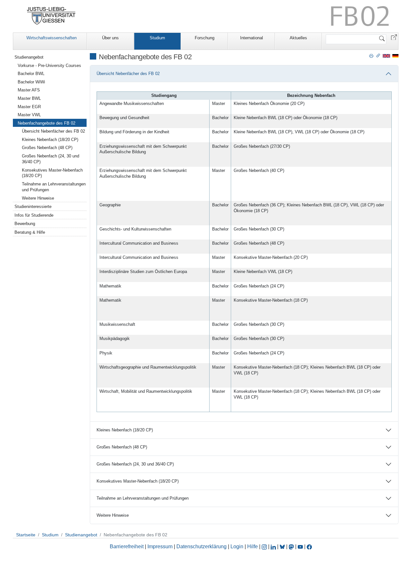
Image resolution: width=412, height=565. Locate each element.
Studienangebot (28, 57)
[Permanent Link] (378, 55)
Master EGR (29, 106)
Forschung (204, 37)
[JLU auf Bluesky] (283, 546)
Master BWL (29, 98)
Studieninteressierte (33, 206)
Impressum (160, 546)
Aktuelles (298, 37)
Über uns (110, 37)
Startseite (25, 534)
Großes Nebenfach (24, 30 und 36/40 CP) (135, 464)
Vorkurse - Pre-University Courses (49, 65)
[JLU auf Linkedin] (274, 546)
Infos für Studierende (33, 215)
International (251, 37)
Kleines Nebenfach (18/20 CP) (125, 430)
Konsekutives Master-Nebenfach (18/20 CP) (138, 481)
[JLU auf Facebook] (309, 546)
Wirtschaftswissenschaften (51, 37)
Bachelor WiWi (31, 82)
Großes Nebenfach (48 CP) (122, 447)
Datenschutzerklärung (201, 546)
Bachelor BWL (31, 73)
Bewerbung (24, 223)
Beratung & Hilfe (29, 232)
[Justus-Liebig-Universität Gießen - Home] (51, 15)
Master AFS (29, 90)
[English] (386, 55)
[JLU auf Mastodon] (292, 546)
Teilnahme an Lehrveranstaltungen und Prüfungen (143, 498)
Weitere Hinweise (113, 515)
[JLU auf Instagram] (265, 546)
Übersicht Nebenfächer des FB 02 (128, 73)
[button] (394, 36)
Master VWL (29, 114)
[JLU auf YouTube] (300, 546)
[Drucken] (371, 55)
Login (237, 546)
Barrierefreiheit (127, 546)
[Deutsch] (395, 55)
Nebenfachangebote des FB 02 (46, 123)
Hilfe (252, 546)
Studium (157, 37)
